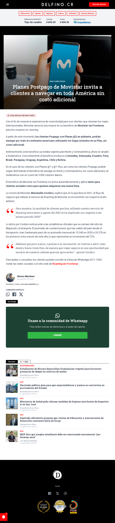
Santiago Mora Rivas (28, 424)
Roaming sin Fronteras (65, 263)
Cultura (61, 13)
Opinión (38, 13)
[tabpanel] (57, 404)
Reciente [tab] (11, 362)
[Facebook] (49, 493)
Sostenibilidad (27, 366)
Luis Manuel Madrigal (28, 441)
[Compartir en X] (21, 294)
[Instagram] (65, 493)
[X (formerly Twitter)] (57, 493)
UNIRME (57, 335)
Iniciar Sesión (99, 4)
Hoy (22, 382)
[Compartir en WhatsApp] (8, 294)
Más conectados (57, 81)
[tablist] (57, 361)
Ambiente (72, 13)
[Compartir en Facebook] (14, 294)
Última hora (25, 13)
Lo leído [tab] (24, 362)
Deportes (49, 13)
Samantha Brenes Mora (29, 375)
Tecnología (12, 302)
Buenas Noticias (87, 13)
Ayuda (57, 486)
